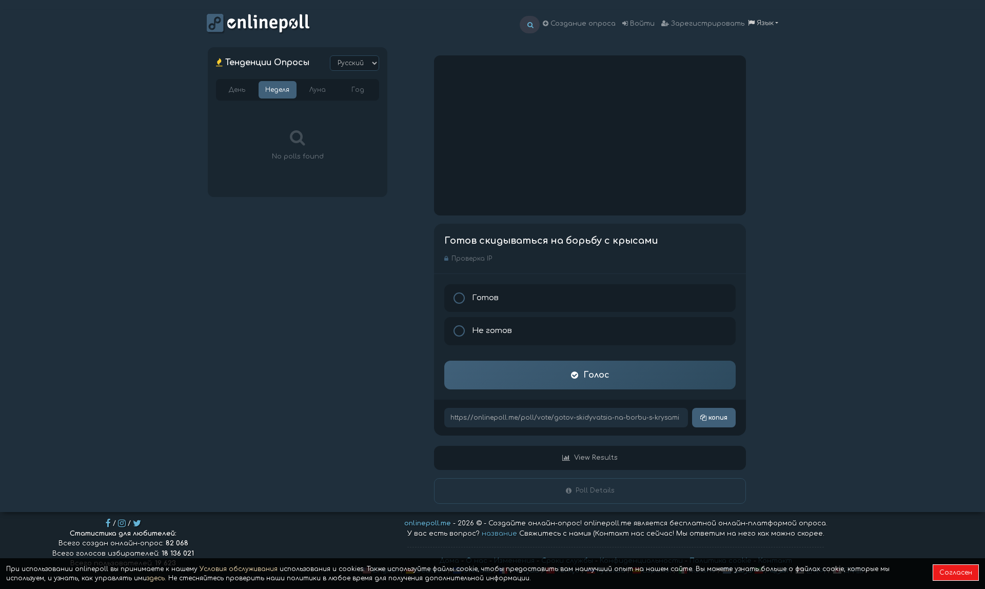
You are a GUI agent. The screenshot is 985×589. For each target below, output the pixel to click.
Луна (317, 89)
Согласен (955, 572)
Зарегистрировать (706, 23)
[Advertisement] (590, 135)
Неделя (277, 89)
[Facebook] (108, 523)
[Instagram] (122, 523)
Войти (641, 23)
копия (716, 417)
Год (357, 89)
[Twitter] (137, 523)
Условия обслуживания (239, 569)
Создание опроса (582, 23)
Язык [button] (764, 23)
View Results (596, 457)
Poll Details (595, 490)
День (237, 89)
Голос (596, 375)
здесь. (156, 578)
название (499, 533)
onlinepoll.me (427, 523)
